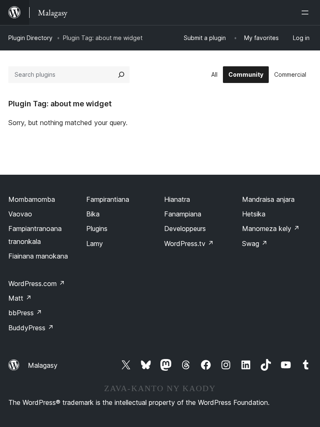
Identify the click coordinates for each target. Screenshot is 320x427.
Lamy (94, 243)
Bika (93, 214)
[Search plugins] (121, 74)
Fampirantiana (107, 199)
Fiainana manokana (38, 256)
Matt (20, 298)
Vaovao (20, 214)
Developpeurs (185, 228)
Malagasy (43, 365)
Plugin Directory (30, 37)
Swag (255, 243)
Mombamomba (31, 199)
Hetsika (253, 214)
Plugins (97, 228)
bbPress (25, 313)
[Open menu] (306, 12)
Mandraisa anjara (268, 199)
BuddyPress (31, 328)
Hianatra (177, 199)
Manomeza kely (271, 228)
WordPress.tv (189, 243)
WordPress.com (36, 283)
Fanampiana (182, 214)
